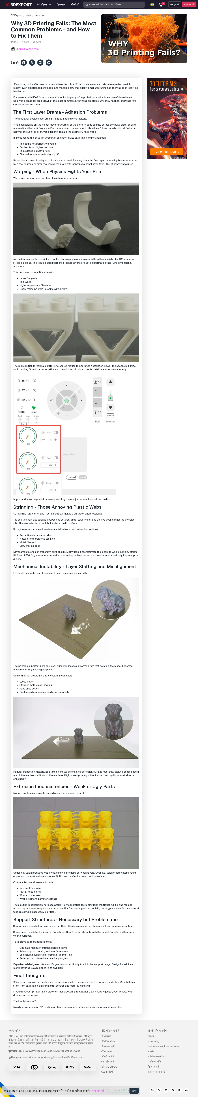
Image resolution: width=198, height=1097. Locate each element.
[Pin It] (49, 63)
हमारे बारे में (15, 1031)
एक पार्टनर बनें (107, 1061)
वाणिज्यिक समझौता (156, 1056)
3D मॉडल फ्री (108, 1046)
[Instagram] (152, 1091)
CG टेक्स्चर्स (106, 1051)
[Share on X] (32, 63)
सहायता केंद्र (153, 1041)
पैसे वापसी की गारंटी (156, 1071)
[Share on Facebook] (24, 63)
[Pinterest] (166, 1091)
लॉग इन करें (174, 4)
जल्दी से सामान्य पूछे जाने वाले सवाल (163, 1046)
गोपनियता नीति (154, 1061)
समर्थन (151, 1036)
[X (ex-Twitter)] (159, 1091)
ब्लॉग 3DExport (109, 1066)
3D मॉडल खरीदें (110, 1031)
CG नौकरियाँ (107, 1071)
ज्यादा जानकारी (97, 1090)
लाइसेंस (151, 1051)
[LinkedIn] (179, 1091)
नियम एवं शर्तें (153, 1066)
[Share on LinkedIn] (40, 63)
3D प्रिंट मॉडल (108, 1041)
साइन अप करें (189, 4)
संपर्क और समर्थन (157, 1031)
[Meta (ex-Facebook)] (173, 1091)
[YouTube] (186, 1091)
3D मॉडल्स (106, 1036)
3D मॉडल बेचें (107, 1056)
